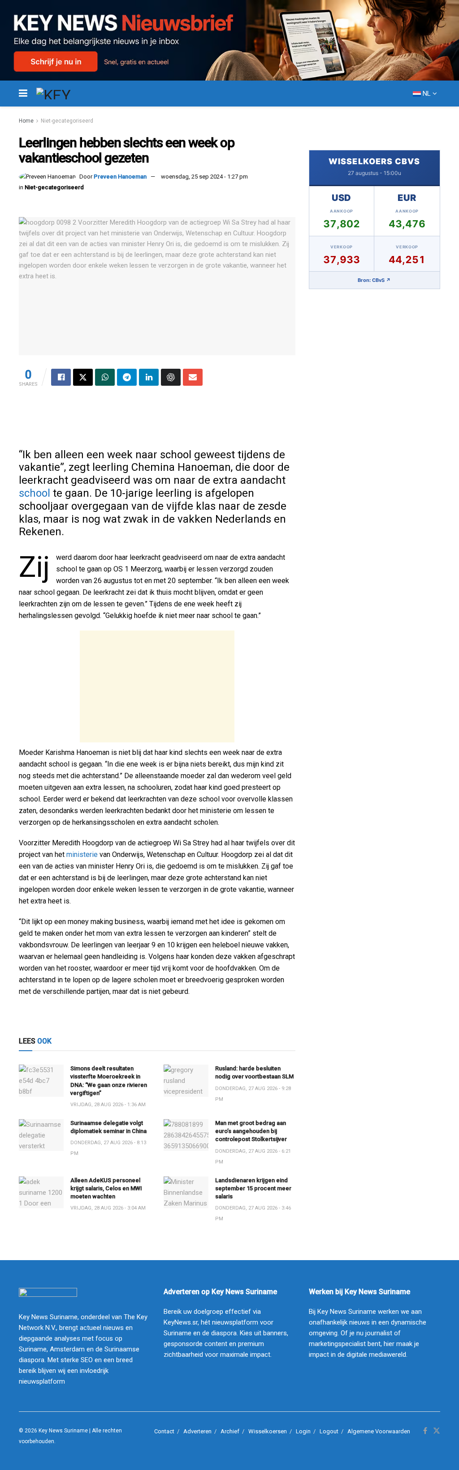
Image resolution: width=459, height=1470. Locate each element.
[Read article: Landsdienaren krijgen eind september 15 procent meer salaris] (186, 1192)
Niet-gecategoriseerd (67, 121)
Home (26, 121)
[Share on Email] (193, 377)
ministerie (82, 854)
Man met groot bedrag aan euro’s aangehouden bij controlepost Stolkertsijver (251, 1131)
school (34, 493)
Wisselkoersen (267, 1431)
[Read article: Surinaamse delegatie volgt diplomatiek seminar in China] (41, 1135)
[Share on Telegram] (127, 377)
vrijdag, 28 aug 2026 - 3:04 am (108, 1208)
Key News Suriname (63, 1430)
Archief (230, 1431)
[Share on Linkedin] (149, 377)
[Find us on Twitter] (436, 1431)
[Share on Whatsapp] (105, 377)
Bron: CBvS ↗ (374, 280)
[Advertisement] (157, 686)
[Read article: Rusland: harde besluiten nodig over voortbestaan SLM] (186, 1081)
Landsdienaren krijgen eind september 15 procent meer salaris (253, 1188)
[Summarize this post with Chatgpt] (171, 377)
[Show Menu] (23, 94)
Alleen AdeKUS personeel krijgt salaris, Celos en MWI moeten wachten (106, 1188)
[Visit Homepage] (70, 93)
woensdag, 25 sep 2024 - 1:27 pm (204, 176)
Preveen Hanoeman (120, 176)
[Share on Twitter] (83, 377)
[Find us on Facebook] (425, 1431)
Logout (329, 1431)
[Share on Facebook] (61, 377)
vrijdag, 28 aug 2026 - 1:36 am (108, 1105)
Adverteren (197, 1431)
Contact (164, 1431)
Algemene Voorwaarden (378, 1431)
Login (303, 1431)
